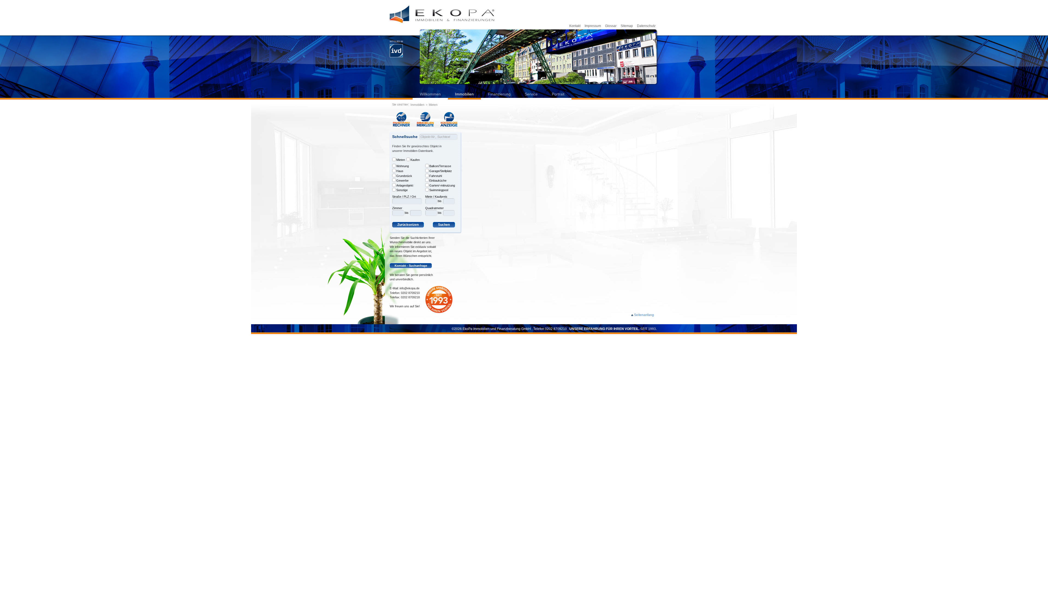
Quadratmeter (434, 208)
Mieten (433, 104)
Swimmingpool (438, 190)
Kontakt (574, 26)
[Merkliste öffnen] (425, 119)
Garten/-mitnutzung (442, 185)
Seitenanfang (644, 315)
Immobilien (464, 94)
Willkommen (430, 94)
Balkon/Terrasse (440, 166)
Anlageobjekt (404, 185)
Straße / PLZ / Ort (404, 196)
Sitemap (627, 26)
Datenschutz (646, 26)
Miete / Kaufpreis (436, 196)
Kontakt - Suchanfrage (411, 265)
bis (407, 212)
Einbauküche (437, 180)
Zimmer (397, 208)
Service (531, 94)
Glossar (611, 26)
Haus (399, 171)
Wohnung (402, 166)
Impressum (593, 26)
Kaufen (415, 159)
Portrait (558, 94)
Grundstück (404, 176)
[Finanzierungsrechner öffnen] (401, 119)
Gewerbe (402, 180)
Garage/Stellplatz (440, 171)
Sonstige (402, 190)
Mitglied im (396, 41)
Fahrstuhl (435, 176)
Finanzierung (499, 94)
